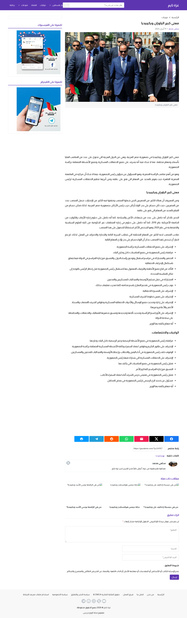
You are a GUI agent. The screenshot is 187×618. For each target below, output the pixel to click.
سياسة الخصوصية (60, 594)
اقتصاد (34, 5)
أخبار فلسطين (58, 5)
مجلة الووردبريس (90, 613)
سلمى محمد (173, 29)
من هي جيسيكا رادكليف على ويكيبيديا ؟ (160, 507)
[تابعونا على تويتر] (98, 601)
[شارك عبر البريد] (141, 439)
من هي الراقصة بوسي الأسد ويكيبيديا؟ (84, 507)
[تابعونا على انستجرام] (93, 601)
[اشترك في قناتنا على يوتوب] (103, 601)
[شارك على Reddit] (111, 439)
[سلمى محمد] (173, 464)
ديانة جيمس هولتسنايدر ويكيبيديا (125, 507)
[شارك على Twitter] (156, 439)
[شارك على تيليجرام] (96, 439)
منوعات (24, 5)
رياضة (12, 5)
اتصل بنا (140, 594)
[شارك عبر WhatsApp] (126, 439)
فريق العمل (128, 594)
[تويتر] (68, 462)
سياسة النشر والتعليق (80, 594)
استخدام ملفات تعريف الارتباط (36, 594)
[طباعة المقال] (81, 439)
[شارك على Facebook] (171, 439)
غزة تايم (173, 5)
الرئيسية (160, 594)
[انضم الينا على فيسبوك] (88, 601)
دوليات (43, 5)
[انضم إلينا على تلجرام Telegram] (83, 601)
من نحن (150, 594)
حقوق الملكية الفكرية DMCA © (106, 594)
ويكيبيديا (159, 456)
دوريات (165, 17)
